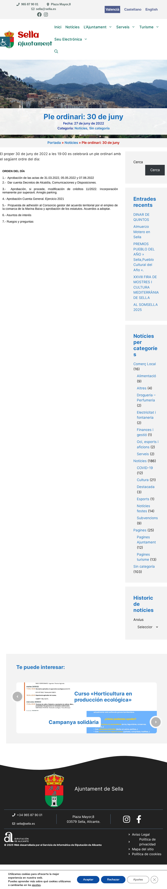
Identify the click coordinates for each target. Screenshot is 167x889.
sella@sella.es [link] (46, 9)
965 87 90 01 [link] (29, 4)
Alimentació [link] (146, 376)
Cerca (138, 162)
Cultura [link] (143, 480)
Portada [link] (54, 143)
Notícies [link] (72, 27)
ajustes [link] (36, 885)
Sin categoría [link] (99, 128)
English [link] (151, 9)
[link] (5, 41)
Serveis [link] (123, 27)
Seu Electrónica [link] (68, 39)
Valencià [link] (112, 9)
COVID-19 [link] (145, 468)
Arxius (138, 620)
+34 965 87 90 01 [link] (29, 815)
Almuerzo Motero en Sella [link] (141, 232)
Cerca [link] (155, 170)
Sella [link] (28, 35)
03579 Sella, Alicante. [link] (83, 822)
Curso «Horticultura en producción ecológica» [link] (103, 697)
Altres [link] (141, 388)
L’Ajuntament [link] (95, 27)
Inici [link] (57, 27)
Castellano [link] (132, 9)
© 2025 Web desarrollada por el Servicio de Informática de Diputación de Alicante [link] (53, 844)
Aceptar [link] (88, 879)
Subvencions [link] (147, 518)
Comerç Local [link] (144, 364)
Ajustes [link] (138, 879)
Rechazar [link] (113, 879)
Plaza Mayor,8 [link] (61, 4)
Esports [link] (143, 499)
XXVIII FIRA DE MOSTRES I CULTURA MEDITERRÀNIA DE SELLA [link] (146, 287)
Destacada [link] (146, 487)
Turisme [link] (146, 27)
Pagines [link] (139, 530)
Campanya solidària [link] (74, 722)
